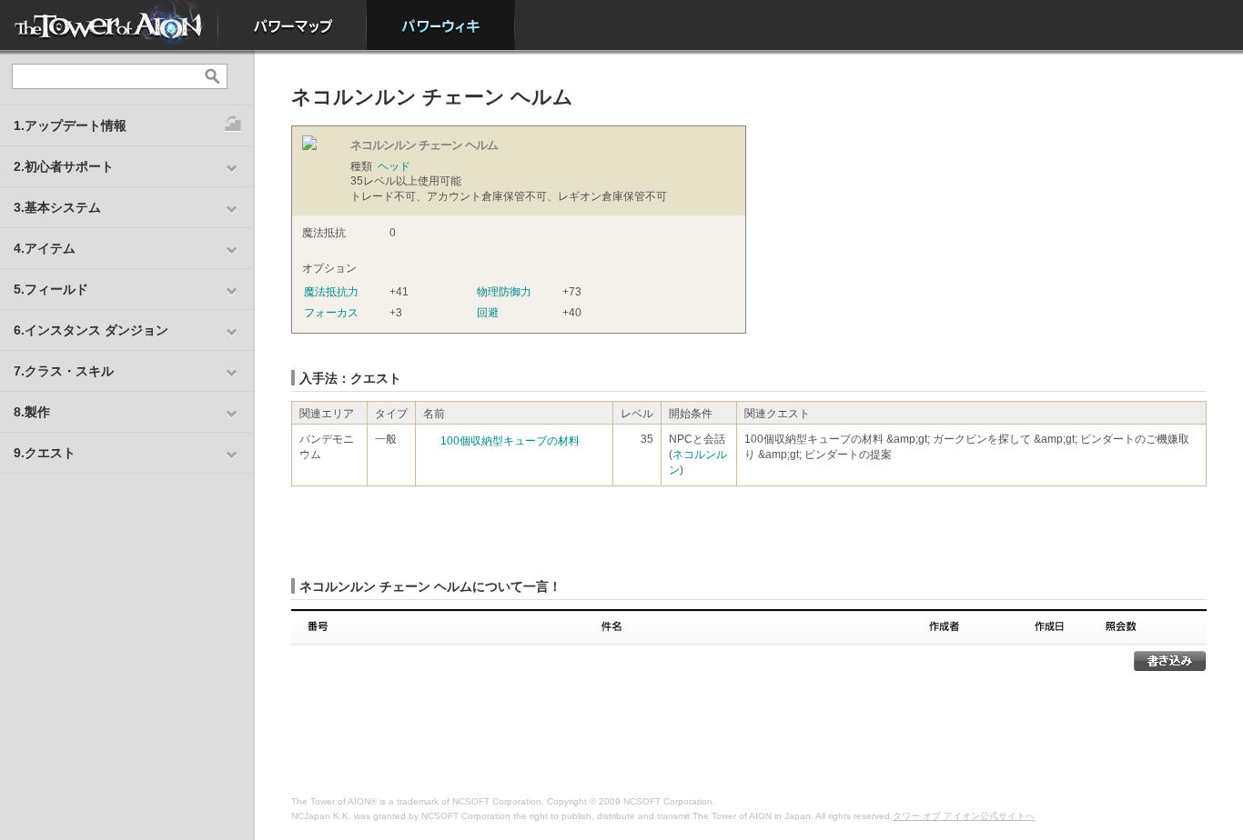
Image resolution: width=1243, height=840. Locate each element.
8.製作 (32, 412)
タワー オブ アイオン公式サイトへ (964, 816)
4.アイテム (45, 248)
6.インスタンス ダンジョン (91, 330)
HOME (109, 25)
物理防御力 (504, 291)
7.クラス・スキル (64, 371)
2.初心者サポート (64, 166)
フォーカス (331, 312)
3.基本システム (57, 207)
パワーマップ (292, 25)
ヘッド (394, 166)
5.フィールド (51, 289)
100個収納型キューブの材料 (510, 441)
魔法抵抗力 (331, 291)
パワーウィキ (441, 25)
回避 (488, 312)
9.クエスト (45, 452)
